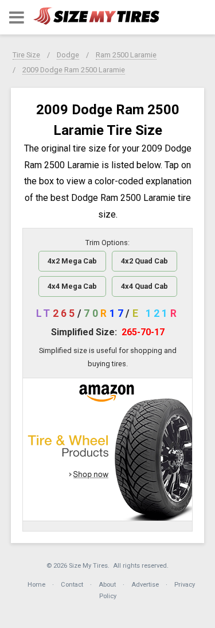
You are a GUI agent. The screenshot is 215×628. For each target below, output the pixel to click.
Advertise (145, 584)
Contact (72, 584)
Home (36, 584)
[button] (16, 17)
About (107, 584)
